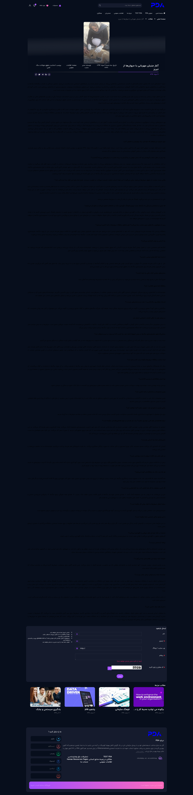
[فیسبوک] (54, 761)
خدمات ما (84, 761)
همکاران (99, 13)
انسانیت (53, 65)
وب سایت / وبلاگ (159, 648)
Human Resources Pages (77, 759)
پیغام (161, 655)
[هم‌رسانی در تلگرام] (42, 74)
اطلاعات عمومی (118, 13)
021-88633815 (152, 758)
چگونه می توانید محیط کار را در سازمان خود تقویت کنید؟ (149, 709)
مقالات (150, 19)
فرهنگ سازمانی (122, 709)
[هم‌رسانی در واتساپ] (49, 74)
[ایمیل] (58, 776)
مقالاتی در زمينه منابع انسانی (100, 759)
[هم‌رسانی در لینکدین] (46, 74)
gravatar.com (41, 638)
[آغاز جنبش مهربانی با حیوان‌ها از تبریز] (113, 734)
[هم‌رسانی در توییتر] (39, 74)
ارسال (120, 676)
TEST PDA (138, 13)
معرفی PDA (148, 13)
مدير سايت (85, 66)
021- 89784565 (142, 758)
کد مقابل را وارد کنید (156, 667)
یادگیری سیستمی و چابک (48, 709)
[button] (163, 700)
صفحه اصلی (159, 13)
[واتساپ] (55, 753)
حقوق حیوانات (44, 65)
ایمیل (161, 640)
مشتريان (108, 13)
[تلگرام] (55, 739)
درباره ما (129, 13)
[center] (100, 5)
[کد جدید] (110, 668)
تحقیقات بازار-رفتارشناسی (78, 756)
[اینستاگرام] (54, 746)
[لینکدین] (55, 768)
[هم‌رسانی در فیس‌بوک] (36, 74)
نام (164, 633)
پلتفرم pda (90, 709)
